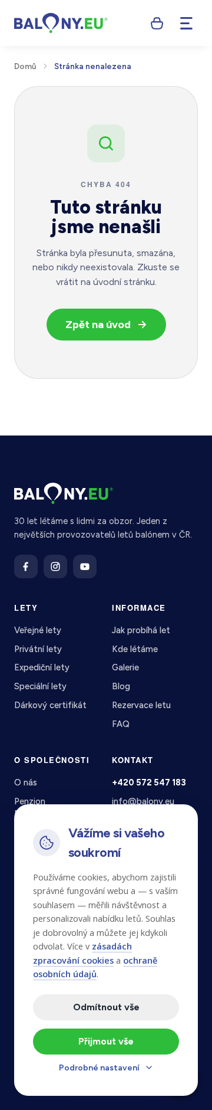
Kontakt (133, 759)
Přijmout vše (106, 1041)
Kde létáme (135, 649)
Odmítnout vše (106, 1007)
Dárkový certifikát (50, 705)
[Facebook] (26, 566)
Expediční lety (41, 667)
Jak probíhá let (141, 630)
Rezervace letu (141, 705)
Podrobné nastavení (99, 1068)
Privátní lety (38, 649)
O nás (25, 782)
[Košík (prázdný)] (156, 23)
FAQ (121, 724)
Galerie (125, 667)
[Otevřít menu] (186, 23)
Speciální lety (40, 686)
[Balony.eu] (61, 23)
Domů (25, 66)
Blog (121, 686)
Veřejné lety (37, 630)
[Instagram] (55, 566)
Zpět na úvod (98, 324)
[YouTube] (85, 566)
